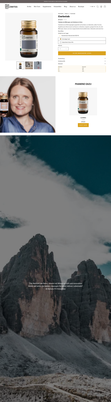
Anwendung (61, 58)
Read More (61, 31)
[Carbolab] (20, 65)
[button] (97, 6)
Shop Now (83, 125)
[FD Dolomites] (11, 6)
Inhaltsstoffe (61, 61)
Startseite (60, 13)
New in (66, 13)
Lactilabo (83, 117)
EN (94, 6)
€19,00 (83, 121)
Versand (60, 63)
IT (90, 6)
